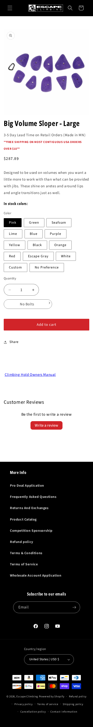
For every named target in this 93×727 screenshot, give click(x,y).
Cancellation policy (33, 712)
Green (34, 222)
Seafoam (59, 222)
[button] (9, 7)
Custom (15, 267)
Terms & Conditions (26, 553)
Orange (60, 245)
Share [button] (14, 341)
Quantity (10, 278)
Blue (33, 233)
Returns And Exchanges (29, 508)
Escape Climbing (27, 696)
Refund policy (21, 541)
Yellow (14, 245)
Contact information (63, 712)
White (66, 256)
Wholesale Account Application (35, 575)
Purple (55, 233)
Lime (13, 233)
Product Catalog (23, 519)
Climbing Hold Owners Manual (30, 374)
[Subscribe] (74, 607)
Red (12, 256)
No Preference (47, 267)
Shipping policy (73, 704)
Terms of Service (24, 564)
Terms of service (47, 704)
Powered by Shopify (51, 696)
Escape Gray (38, 256)
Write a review (46, 425)
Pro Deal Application (27, 485)
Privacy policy (23, 704)
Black (37, 245)
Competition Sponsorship (31, 530)
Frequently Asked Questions (33, 496)
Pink (12, 222)
